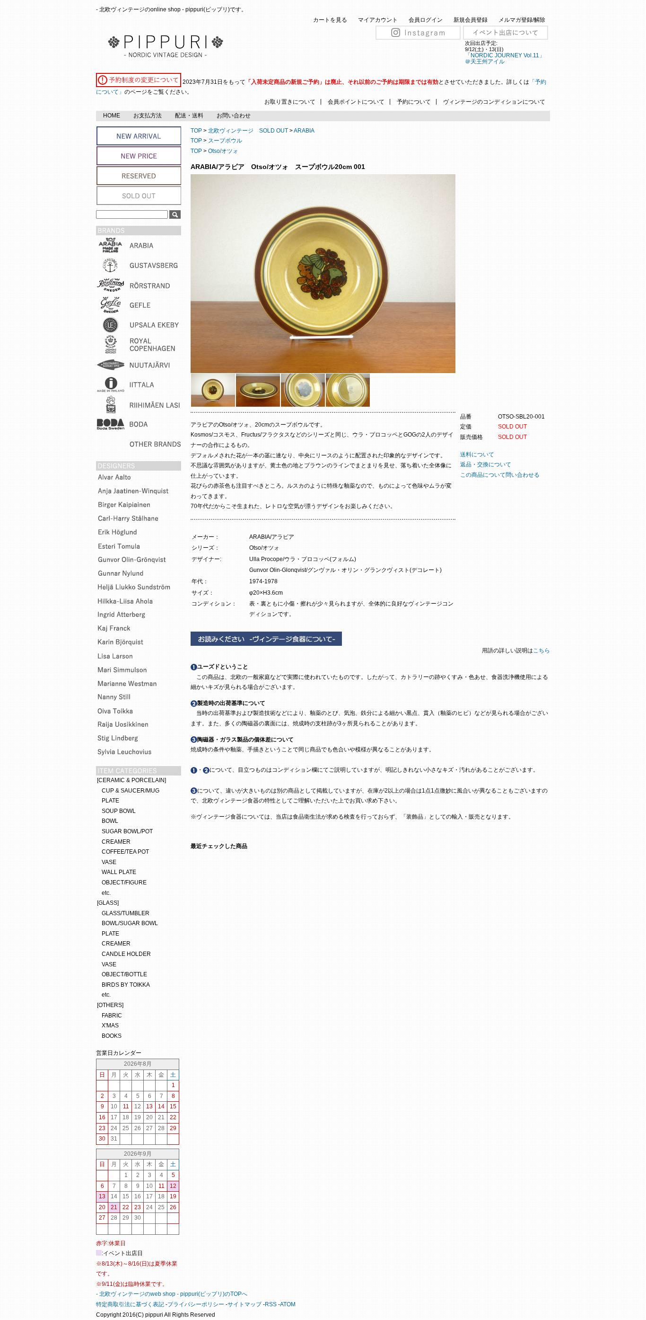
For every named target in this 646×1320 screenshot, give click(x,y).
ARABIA (304, 130)
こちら (542, 650)
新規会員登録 (471, 20)
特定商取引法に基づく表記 (130, 1304)
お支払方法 (147, 115)
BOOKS (112, 1036)
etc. (106, 893)
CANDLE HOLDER (126, 954)
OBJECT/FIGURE (124, 882)
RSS (271, 1304)
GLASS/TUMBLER (125, 913)
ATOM (288, 1304)
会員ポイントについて (356, 101)
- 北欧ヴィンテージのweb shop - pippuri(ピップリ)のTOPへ (171, 1294)
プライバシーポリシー (195, 1304)
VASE (109, 862)
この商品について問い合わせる (500, 475)
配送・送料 (189, 115)
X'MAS (110, 1025)
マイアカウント (378, 20)
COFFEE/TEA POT (125, 851)
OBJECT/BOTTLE (124, 974)
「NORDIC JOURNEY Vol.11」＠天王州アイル (505, 58)
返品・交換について (485, 464)
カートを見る (330, 20)
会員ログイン (426, 20)
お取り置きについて (289, 101)
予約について (414, 101)
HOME (111, 115)
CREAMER (116, 841)
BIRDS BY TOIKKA (126, 984)
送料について (477, 454)
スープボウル (225, 140)
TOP (196, 130)
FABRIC (112, 1015)
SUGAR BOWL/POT (127, 831)
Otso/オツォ (223, 151)
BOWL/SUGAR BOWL (130, 923)
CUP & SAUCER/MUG (130, 790)
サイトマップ (244, 1304)
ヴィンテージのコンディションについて (494, 101)
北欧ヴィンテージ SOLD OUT (248, 130)
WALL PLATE (119, 872)
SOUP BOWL (119, 811)
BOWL (110, 821)
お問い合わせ (234, 115)
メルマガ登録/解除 (521, 20)
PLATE (110, 800)
